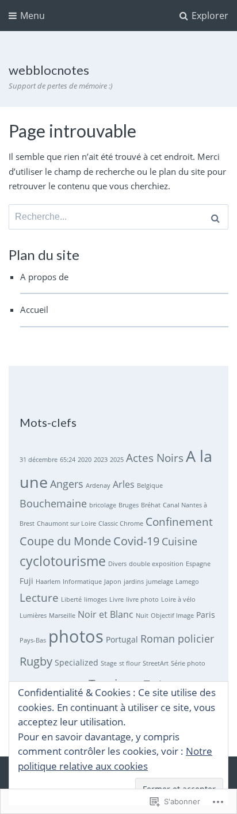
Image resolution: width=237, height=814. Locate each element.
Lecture (39, 597)
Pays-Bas (33, 640)
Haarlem (48, 582)
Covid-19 (136, 541)
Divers (117, 564)
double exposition (156, 564)
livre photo (142, 599)
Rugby (36, 661)
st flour (129, 663)
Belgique (150, 485)
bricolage (102, 505)
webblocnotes (49, 70)
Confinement (179, 521)
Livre (116, 599)
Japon (112, 582)
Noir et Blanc (105, 614)
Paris (205, 614)
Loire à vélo (178, 599)
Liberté (71, 599)
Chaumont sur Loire (66, 523)
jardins (134, 582)
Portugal (122, 639)
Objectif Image (172, 616)
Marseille (62, 616)
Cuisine (179, 541)
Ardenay (98, 485)
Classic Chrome (120, 523)
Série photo (188, 663)
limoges (95, 599)
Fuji (26, 580)
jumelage (159, 582)
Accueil (34, 309)
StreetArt (156, 663)
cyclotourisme (63, 561)
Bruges (128, 505)
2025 (117, 460)
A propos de (44, 276)
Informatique (82, 582)
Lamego (187, 582)
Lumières (33, 616)
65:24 (67, 460)
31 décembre (39, 460)
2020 (84, 460)
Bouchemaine (53, 503)
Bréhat (150, 505)
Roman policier (177, 638)
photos (76, 636)
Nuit (142, 616)
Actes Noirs (155, 457)
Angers (66, 484)
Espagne (198, 564)
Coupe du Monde (65, 541)
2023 (101, 460)
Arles (124, 484)
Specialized (76, 662)
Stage (109, 663)
